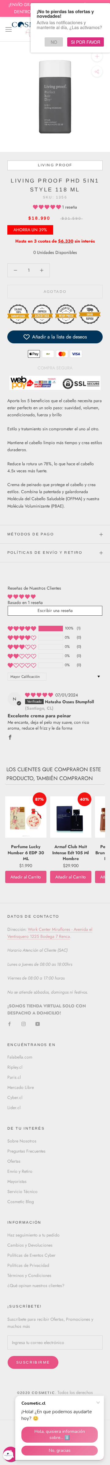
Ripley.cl (14, 1067)
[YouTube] (37, 1023)
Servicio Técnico (22, 1191)
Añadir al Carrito (25, 877)
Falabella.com (19, 1057)
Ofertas (13, 1161)
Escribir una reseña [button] (55, 610)
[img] (39, 695)
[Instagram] (23, 1023)
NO (54, 42)
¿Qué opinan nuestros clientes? (35, 1285)
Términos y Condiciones (29, 1275)
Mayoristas (17, 1181)
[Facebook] (9, 1023)
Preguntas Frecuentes (26, 1151)
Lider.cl (13, 1107)
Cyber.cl (14, 1097)
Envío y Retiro (19, 1171)
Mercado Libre (20, 1087)
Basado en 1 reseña (25, 602)
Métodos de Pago (30, 534)
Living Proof (55, 165)
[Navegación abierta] (9, 29)
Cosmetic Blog (20, 1202)
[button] (47, 207)
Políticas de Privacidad (28, 1265)
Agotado (55, 291)
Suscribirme (33, 1362)
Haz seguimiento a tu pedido (33, 1235)
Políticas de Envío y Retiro (44, 552)
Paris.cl (14, 1077)
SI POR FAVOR (85, 42)
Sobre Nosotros (21, 1141)
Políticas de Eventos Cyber (31, 1255)
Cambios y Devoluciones (30, 1245)
